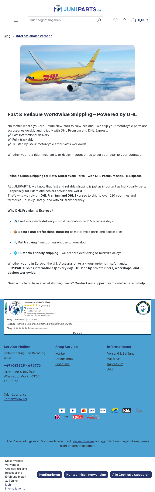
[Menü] (15, 20)
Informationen (119, 347)
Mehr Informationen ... (15, 486)
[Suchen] (99, 20)
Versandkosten (83, 441)
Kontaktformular (15, 399)
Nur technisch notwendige (86, 475)
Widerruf (113, 359)
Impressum (115, 364)
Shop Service (66, 347)
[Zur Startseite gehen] (77, 8)
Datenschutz (64, 359)
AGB (110, 369)
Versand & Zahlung (120, 353)
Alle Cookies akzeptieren (131, 475)
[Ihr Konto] (124, 20)
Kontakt (60, 353)
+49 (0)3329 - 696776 (22, 365)
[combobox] (61, 20)
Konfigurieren (49, 475)
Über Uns (62, 364)
